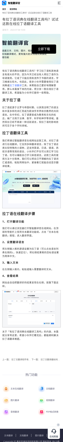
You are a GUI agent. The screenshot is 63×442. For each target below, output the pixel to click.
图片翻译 (14, 400)
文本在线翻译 (16, 388)
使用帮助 (13, 9)
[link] (4, 9)
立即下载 (44, 49)
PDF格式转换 (51, 411)
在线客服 (54, 436)
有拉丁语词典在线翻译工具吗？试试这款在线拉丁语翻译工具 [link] (27, 13)
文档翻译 (50, 388)
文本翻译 (8, 435)
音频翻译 (14, 411)
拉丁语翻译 (16, 85)
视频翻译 (50, 400)
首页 (4, 9)
